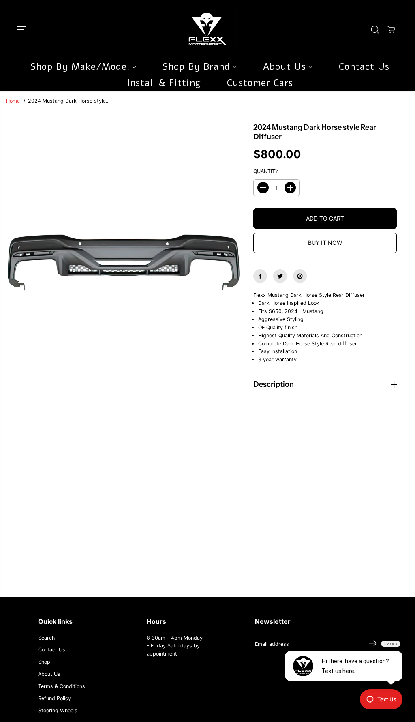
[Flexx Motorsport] (207, 29)
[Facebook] (260, 276)
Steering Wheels (57, 710)
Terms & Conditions (61, 686)
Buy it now (325, 242)
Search (46, 638)
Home (13, 101)
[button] (21, 29)
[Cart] (391, 29)
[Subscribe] (373, 644)
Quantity (265, 171)
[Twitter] (280, 276)
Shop (44, 662)
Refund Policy (54, 698)
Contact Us (51, 650)
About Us (49, 674)
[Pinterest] (300, 276)
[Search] (375, 29)
